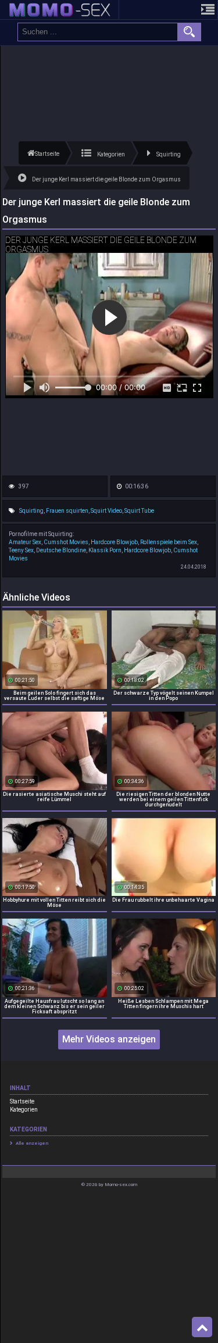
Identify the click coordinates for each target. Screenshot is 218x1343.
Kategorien (24, 1109)
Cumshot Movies (66, 542)
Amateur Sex (25, 542)
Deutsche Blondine (61, 550)
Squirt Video (106, 511)
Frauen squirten (67, 511)
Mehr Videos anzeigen (109, 1039)
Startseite (22, 1101)
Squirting (31, 511)
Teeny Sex (21, 550)
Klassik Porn (104, 550)
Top (202, 1327)
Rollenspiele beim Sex (168, 542)
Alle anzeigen (32, 1143)
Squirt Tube (139, 511)
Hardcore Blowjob (114, 542)
